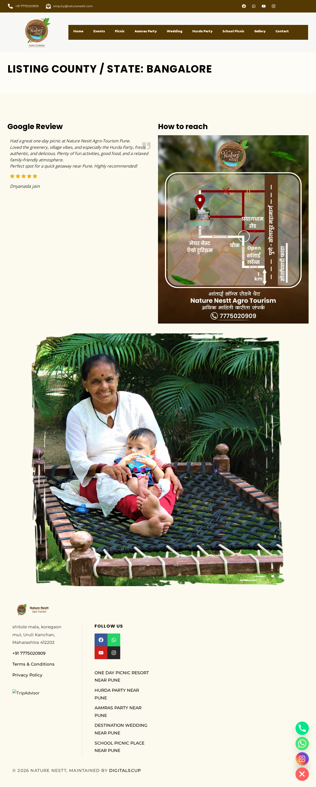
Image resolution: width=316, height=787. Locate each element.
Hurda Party (202, 31)
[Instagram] (274, 6)
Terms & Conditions (33, 664)
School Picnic (233, 31)
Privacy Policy (27, 674)
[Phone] (302, 728)
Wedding (174, 31)
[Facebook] (244, 6)
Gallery (260, 31)
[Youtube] (264, 6)
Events (99, 31)
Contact (282, 31)
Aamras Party (146, 31)
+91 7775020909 (28, 653)
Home (78, 31)
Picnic (120, 31)
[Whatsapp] (254, 6)
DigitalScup (125, 770)
